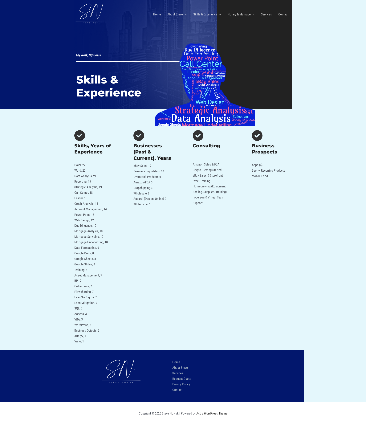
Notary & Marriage (239, 14)
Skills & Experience (205, 14)
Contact (283, 14)
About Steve (175, 14)
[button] (185, 14)
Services (266, 14)
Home (157, 14)
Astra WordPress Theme (211, 413)
